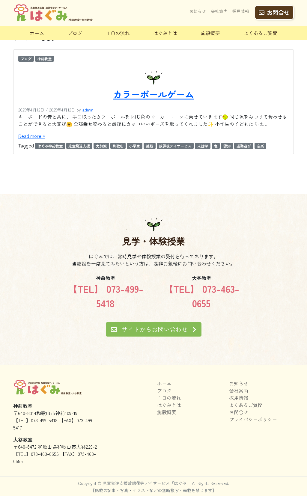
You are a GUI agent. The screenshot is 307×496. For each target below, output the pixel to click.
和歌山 (118, 145)
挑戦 (149, 145)
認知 (227, 145)
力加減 (101, 145)
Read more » (31, 135)
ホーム (37, 33)
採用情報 (240, 11)
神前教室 (44, 58)
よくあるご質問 (260, 33)
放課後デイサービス (175, 145)
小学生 (134, 145)
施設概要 (210, 33)
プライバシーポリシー (253, 419)
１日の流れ (118, 33)
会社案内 (219, 11)
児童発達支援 (79, 145)
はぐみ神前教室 (50, 145)
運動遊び (244, 145)
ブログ (75, 33)
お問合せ (278, 12)
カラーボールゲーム (153, 94)
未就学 (202, 145)
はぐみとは (165, 33)
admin (87, 110)
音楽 (260, 145)
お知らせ (197, 11)
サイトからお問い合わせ (155, 329)
